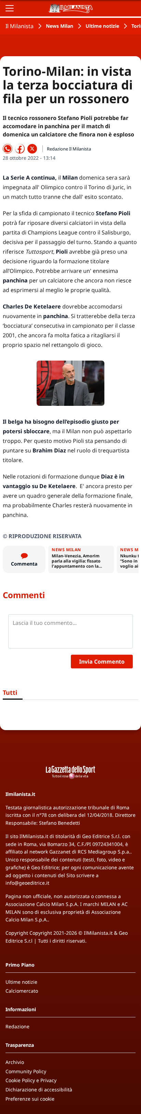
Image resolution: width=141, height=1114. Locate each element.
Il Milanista (19, 26)
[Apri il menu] (9, 8)
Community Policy (25, 1071)
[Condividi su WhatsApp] (7, 149)
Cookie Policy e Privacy (30, 1080)
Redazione (17, 1026)
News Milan (59, 26)
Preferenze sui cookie (29, 1098)
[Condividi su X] (32, 149)
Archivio (14, 1062)
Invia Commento (102, 661)
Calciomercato (21, 991)
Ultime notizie (102, 26)
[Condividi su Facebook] (20, 149)
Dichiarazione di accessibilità (38, 1089)
